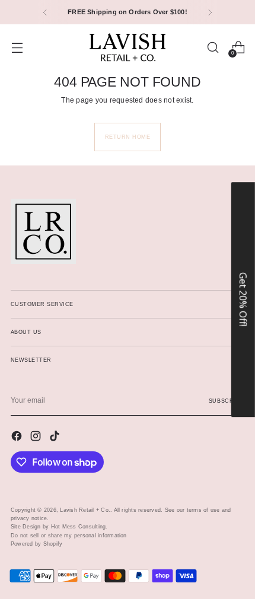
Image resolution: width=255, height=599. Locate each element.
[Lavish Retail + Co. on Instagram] (37, 437)
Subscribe (226, 400)
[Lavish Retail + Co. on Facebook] (18, 437)
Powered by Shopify (36, 543)
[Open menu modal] (17, 48)
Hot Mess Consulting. (79, 526)
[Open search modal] (212, 48)
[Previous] (45, 12)
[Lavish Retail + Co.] (127, 47)
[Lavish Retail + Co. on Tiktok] (56, 437)
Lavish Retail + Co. (85, 509)
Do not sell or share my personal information (69, 535)
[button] (243, 299)
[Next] (210, 12)
